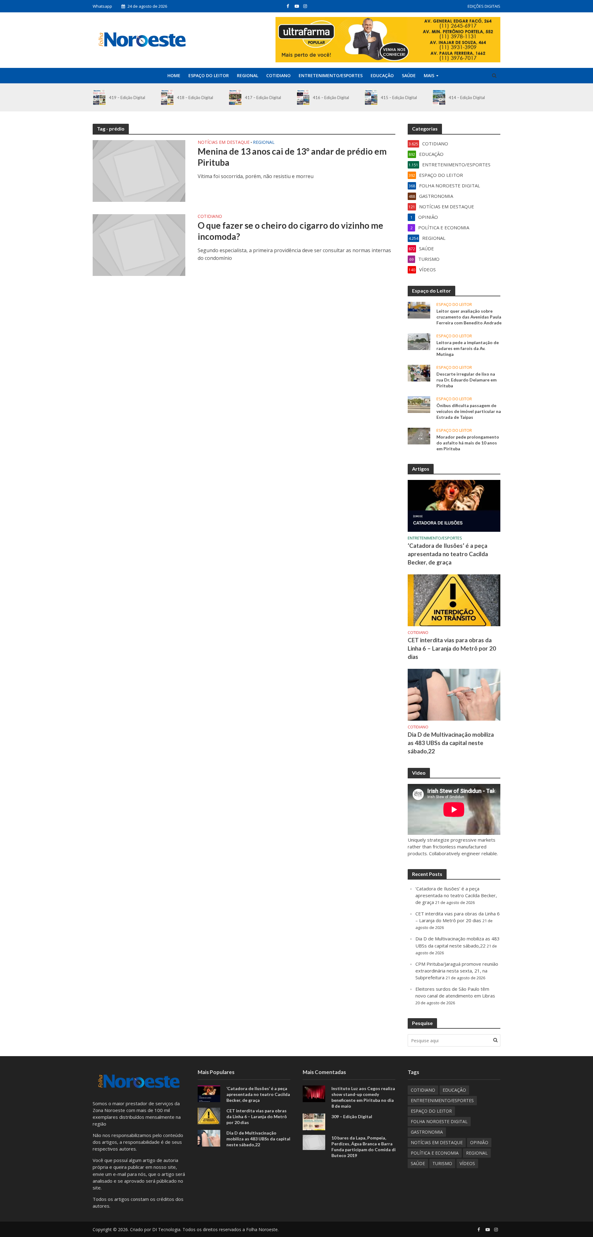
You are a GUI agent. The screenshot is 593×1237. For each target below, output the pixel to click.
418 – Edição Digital (195, 97)
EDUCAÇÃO (382, 75)
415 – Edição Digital (399, 97)
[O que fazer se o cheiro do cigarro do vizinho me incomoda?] (139, 244)
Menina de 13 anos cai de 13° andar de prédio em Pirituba (292, 157)
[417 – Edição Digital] (235, 97)
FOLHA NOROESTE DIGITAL (439, 1121)
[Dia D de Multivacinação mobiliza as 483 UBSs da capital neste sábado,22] (454, 694)
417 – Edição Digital (263, 97)
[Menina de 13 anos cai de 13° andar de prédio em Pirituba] (139, 170)
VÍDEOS (467, 1163)
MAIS (429, 75)
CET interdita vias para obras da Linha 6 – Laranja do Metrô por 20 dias (452, 648)
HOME (173, 75)
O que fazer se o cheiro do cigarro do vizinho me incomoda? (290, 231)
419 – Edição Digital (127, 97)
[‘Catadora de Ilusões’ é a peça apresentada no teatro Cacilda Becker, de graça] (454, 505)
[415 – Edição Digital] (371, 97)
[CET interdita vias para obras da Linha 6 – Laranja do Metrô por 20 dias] (454, 600)
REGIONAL (247, 75)
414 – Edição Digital (467, 97)
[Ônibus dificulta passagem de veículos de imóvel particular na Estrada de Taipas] (419, 404)
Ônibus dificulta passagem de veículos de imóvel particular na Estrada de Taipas (468, 411)
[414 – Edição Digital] (439, 97)
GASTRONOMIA (427, 1132)
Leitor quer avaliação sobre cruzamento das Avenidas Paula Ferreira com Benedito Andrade (469, 316)
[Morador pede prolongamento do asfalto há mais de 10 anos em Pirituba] (419, 435)
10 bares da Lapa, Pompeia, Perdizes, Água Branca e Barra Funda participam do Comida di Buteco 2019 (363, 1146)
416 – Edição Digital (331, 97)
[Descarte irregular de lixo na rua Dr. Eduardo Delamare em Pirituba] (419, 372)
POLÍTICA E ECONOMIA (435, 1153)
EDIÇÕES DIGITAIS (484, 6)
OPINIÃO (479, 1142)
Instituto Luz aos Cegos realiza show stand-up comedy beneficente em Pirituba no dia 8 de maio (363, 1097)
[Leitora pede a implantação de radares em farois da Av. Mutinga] (419, 341)
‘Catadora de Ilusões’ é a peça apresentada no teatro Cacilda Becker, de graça (448, 554)
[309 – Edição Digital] (314, 1121)
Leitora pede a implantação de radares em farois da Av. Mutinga (467, 348)
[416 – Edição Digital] (303, 97)
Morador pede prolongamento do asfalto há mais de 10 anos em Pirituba (467, 442)
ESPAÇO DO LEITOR (208, 75)
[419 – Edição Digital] (99, 97)
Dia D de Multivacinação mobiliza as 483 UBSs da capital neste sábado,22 (451, 743)
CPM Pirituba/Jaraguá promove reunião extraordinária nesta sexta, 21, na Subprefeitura (456, 971)
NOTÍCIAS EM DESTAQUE (224, 142)
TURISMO (442, 1163)
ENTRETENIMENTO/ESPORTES (331, 75)
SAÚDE (409, 75)
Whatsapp (102, 6)
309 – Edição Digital (351, 1116)
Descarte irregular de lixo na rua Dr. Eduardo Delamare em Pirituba (466, 379)
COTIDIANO (278, 75)
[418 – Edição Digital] (167, 97)
